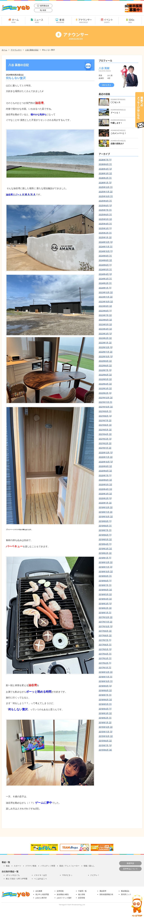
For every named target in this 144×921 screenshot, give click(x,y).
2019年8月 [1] (105, 525)
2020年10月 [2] (106, 461)
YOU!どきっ (67, 875)
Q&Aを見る (106, 85)
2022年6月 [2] (105, 374)
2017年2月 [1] (105, 663)
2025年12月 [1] (105, 187)
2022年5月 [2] (105, 379)
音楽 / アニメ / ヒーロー (69, 866)
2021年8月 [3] (105, 416)
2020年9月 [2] (105, 466)
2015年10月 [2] (106, 736)
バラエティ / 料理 (47, 866)
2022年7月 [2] (105, 370)
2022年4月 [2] (105, 384)
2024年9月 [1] (105, 256)
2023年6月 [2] (105, 320)
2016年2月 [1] (105, 718)
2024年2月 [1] (105, 283)
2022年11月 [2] (105, 352)
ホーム (15, 20)
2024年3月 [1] (105, 278)
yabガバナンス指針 (64, 898)
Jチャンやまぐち (13, 875)
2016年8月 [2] (105, 690)
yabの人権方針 (41, 898)
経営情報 (81, 898)
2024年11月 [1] (105, 246)
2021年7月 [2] (105, 420)
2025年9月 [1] (105, 201)
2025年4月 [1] (105, 223)
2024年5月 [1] (105, 269)
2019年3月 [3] (105, 548)
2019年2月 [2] (105, 553)
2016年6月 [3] (105, 699)
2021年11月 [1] (105, 402)
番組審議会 (125, 891)
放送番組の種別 (63, 894)
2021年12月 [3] (105, 397)
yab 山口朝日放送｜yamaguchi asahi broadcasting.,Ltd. (16, 8)
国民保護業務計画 (106, 894)
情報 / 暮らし (89, 866)
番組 (60, 20)
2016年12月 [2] (105, 672)
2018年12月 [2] (105, 562)
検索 (44, 10)
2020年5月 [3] (105, 484)
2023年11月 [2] (105, 297)
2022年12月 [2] (105, 347)
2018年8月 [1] (105, 580)
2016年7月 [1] (105, 695)
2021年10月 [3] (106, 407)
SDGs (131, 20)
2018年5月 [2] (105, 594)
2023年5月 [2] (105, 324)
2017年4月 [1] (105, 654)
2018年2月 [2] (105, 608)
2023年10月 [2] (106, 301)
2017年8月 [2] (105, 635)
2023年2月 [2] (105, 338)
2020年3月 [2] (105, 493)
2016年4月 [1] (105, 709)
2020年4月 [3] (105, 489)
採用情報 (60, 891)
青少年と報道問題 (42, 894)
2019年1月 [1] (105, 558)
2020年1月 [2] (105, 503)
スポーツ (17, 866)
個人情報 (81, 894)
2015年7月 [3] (105, 745)
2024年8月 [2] (105, 260)
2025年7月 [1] (105, 210)
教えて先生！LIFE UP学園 (16, 878)
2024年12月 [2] (106, 242)
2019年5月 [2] (105, 539)
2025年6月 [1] (105, 214)
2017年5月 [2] (105, 649)
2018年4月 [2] (105, 599)
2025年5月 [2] (105, 219)
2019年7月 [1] (105, 530)
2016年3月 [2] (105, 713)
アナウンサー (85, 20)
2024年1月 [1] (105, 288)
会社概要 (38, 891)
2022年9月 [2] (105, 361)
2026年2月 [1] (105, 178)
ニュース (38, 20)
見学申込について (130, 869)
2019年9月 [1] (105, 521)
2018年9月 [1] (105, 576)
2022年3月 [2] (105, 388)
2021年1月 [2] (105, 448)
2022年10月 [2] (106, 356)
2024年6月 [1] (105, 265)
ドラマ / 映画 (30, 866)
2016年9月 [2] (105, 686)
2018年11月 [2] (105, 567)
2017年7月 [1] (105, 640)
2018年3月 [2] (105, 603)
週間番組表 (44, 6)
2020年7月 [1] (105, 475)
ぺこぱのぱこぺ (40, 878)
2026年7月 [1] (105, 159)
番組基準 (103, 891)
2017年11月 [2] (105, 622)
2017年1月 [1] (105, 667)
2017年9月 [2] (105, 631)
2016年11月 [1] (105, 676)
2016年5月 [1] (105, 704)
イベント (108, 20)
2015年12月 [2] (105, 727)
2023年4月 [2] (105, 329)
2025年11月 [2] (105, 191)
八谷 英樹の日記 (32, 50)
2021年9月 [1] (105, 411)
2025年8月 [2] (105, 205)
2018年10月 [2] (106, 571)
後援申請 (130, 863)
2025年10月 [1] (106, 196)
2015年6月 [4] (105, 750)
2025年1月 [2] (105, 237)
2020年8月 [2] (105, 471)
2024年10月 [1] (106, 251)
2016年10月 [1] (105, 681)
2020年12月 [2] (106, 452)
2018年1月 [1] (105, 612)
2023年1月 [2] (105, 342)
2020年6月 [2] (105, 480)
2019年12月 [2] (105, 507)
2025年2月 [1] (105, 233)
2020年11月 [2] (105, 457)
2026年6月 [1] (105, 164)
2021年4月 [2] (105, 434)
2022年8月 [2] (105, 365)
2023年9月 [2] (105, 306)
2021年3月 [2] (105, 439)
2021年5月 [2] (105, 429)
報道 (8, 866)
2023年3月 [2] (105, 333)
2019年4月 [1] (105, 544)
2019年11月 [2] (105, 512)
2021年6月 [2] (105, 425)
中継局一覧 (82, 891)
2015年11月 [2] (105, 731)
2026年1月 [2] (105, 182)
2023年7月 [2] (105, 315)
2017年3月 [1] (105, 658)
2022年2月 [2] (105, 393)
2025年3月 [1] (105, 228)
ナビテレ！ (94, 875)
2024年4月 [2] (105, 274)
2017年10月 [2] (105, 626)
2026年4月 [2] (105, 169)
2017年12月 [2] (105, 617)
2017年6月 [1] (105, 644)
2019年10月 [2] (106, 516)
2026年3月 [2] (105, 173)
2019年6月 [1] (105, 535)
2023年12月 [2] (106, 292)
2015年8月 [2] (105, 740)
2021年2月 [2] (105, 443)
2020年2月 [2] (105, 498)
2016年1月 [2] (105, 722)
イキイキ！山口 (40, 875)
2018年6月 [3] (105, 589)
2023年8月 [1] (105, 310)
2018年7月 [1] (105, 585)
